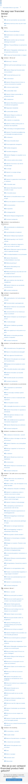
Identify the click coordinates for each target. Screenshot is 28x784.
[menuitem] (1, 3)
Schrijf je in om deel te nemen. (14, 780)
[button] (1, 1)
